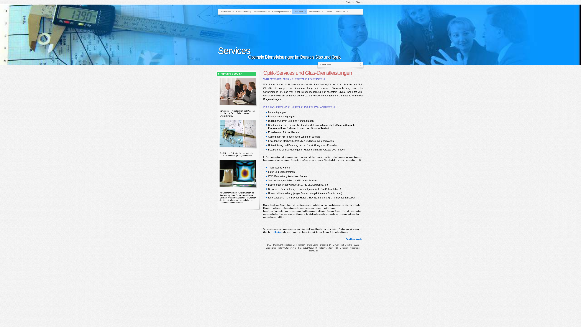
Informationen (314, 12)
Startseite (350, 2)
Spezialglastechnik (280, 12)
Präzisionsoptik (260, 12)
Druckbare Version (354, 239)
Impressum (340, 12)
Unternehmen (225, 12)
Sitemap (359, 2)
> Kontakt (277, 232)
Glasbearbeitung (243, 12)
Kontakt (329, 12)
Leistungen (298, 12)
